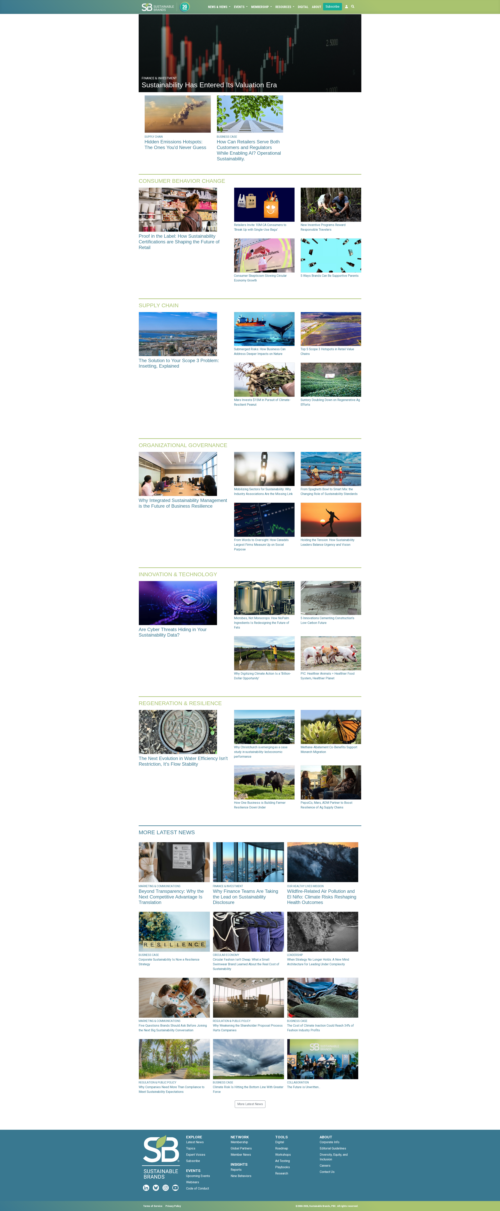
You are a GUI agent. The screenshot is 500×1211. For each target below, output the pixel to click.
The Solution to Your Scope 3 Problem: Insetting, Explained (179, 363)
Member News (241, 1155)
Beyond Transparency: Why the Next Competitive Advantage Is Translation (171, 897)
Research (281, 1173)
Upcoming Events (198, 1176)
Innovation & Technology (178, 574)
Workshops (283, 1155)
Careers (325, 1165)
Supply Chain (159, 305)
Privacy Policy (173, 1206)
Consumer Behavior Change (182, 181)
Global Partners (241, 1148)
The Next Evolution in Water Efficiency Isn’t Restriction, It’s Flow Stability (183, 761)
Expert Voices (195, 1155)
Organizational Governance (183, 445)
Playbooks (282, 1167)
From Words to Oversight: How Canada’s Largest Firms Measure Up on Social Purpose (261, 544)
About (316, 7)
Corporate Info (329, 1142)
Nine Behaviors (241, 1176)
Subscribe (332, 6)
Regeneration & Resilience (180, 703)
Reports (236, 1170)
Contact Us (327, 1172)
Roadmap (281, 1148)
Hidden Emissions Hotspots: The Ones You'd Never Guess (175, 144)
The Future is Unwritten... (303, 1087)
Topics (190, 1148)
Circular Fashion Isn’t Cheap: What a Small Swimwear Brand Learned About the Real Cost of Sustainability (246, 964)
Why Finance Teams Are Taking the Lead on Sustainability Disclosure (245, 897)
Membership (260, 7)
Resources (283, 7)
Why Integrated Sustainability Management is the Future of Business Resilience (183, 503)
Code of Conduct (197, 1188)
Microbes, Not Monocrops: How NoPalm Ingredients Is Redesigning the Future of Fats (261, 622)
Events (239, 7)
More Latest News (167, 832)
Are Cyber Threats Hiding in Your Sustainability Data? (173, 632)
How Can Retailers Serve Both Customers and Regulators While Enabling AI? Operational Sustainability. (249, 150)
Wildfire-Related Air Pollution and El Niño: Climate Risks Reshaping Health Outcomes (321, 897)
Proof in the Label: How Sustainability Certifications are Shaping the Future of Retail (179, 241)
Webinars (192, 1182)
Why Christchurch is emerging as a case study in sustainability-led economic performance (261, 751)
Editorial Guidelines (333, 1148)
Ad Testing (282, 1161)
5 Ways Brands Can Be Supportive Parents (330, 276)
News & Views (218, 7)
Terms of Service (152, 1206)
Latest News (195, 1142)
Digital (303, 7)
